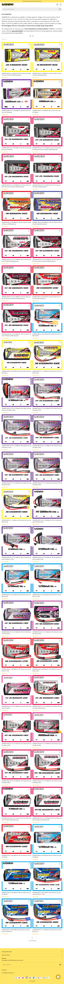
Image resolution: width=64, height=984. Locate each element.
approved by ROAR (17, 31)
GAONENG (33, 981)
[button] (60, 4)
